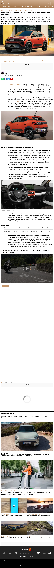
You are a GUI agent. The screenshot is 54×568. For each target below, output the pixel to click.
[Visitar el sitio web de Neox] (15, 553)
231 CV (28, 536)
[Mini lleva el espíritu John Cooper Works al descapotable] (40, 528)
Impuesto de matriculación (7, 417)
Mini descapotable (24, 1)
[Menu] (52, 4)
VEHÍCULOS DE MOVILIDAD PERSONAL (9, 490)
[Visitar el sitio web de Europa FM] (44, 553)
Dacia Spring (15, 101)
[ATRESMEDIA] (27, 549)
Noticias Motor (8, 413)
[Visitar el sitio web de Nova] (21, 553)
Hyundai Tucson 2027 (32, 1)
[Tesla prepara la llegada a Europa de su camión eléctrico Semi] (40, 505)
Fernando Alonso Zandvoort (42, 1)
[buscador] (49, 3)
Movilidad (32, 6)
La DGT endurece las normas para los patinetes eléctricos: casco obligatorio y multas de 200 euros (27, 231)
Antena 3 (3, 382)
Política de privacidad (15, 562)
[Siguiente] (52, 1)
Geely (19, 1)
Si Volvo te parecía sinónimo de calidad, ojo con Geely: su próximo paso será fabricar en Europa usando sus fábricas (13, 538)
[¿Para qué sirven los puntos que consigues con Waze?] (14, 505)
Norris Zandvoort (14, 1)
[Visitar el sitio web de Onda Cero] (38, 553)
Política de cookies (23, 562)
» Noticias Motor (8, 382)
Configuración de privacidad (42, 562)
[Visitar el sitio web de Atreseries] (32, 553)
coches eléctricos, (15, 84)
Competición (46, 6)
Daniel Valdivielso (9, 72)
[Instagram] (6, 74)
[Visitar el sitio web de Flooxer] (31, 556)
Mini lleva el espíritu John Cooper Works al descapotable (38, 537)
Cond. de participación (31, 562)
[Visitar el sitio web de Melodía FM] (49, 553)
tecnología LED (27, 154)
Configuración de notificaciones (24, 565)
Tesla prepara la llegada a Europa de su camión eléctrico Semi (38, 516)
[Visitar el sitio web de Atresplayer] (24, 556)
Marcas (10, 6)
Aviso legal (9, 562)
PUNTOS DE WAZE (5, 514)
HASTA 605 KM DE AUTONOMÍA (7, 452)
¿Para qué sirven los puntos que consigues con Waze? (12, 515)
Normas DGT (4, 6)
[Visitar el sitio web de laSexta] (10, 553)
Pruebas (27, 6)
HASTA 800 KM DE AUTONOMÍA (33, 514)
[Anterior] (10, 1)
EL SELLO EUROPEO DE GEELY (7, 536)
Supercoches (39, 6)
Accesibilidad (33, 565)
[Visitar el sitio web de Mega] (27, 553)
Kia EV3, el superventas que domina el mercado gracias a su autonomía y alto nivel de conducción (26, 227)
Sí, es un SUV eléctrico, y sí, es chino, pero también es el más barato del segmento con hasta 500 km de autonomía (27, 60)
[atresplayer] (45, 3)
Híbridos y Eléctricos (18, 6)
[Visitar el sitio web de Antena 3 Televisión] (4, 553)
